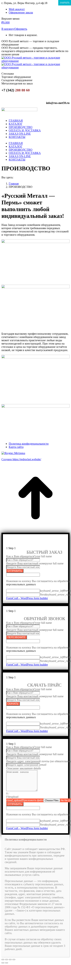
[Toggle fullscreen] (10, 959)
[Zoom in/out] (13, 959)
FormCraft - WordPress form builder (27, 598)
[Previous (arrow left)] (2, 962)
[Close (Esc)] (2, 959)
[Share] (6, 959)
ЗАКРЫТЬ (65, 2)
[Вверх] (35, 531)
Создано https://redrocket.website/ (21, 459)
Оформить (20, 28)
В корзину (7, 28)
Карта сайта (16, 446)
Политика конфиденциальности (29, 443)
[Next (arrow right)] (6, 962)
